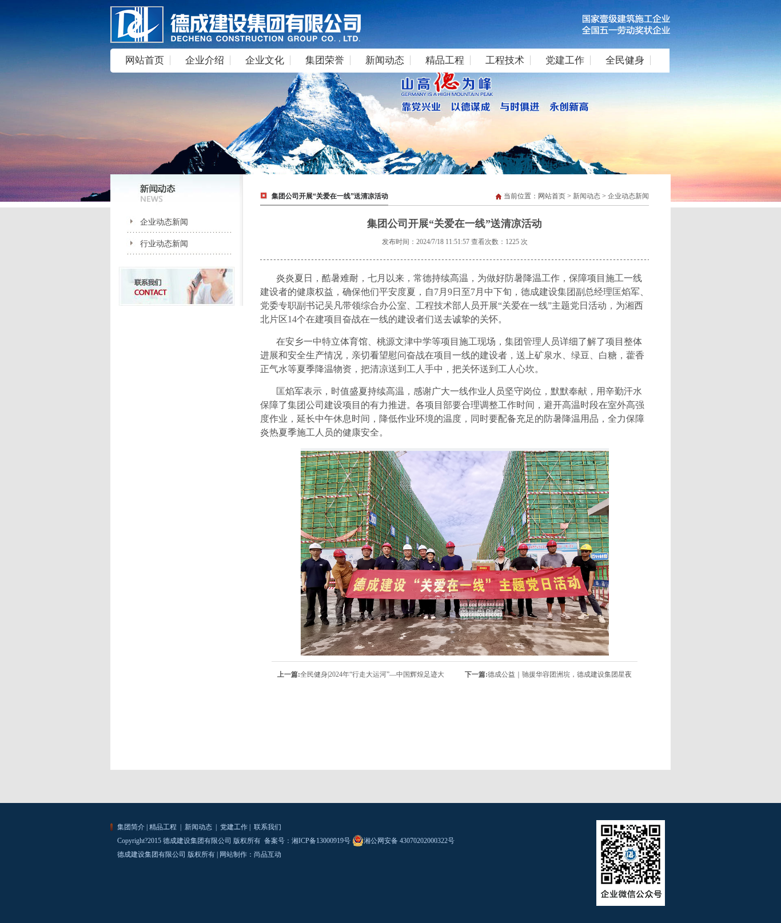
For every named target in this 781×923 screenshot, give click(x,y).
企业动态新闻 (155, 222)
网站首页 (144, 60)
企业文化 (264, 60)
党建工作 (564, 60)
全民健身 (624, 60)
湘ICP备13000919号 (321, 841)
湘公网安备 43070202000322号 (409, 841)
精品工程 (444, 60)
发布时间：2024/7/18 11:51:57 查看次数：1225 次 (455, 242)
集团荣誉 (324, 60)
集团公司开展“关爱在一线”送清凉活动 (330, 196)
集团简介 (131, 827)
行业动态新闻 (155, 243)
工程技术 (504, 60)
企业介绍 (204, 60)
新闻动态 (384, 60)
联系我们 (266, 827)
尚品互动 (267, 854)
